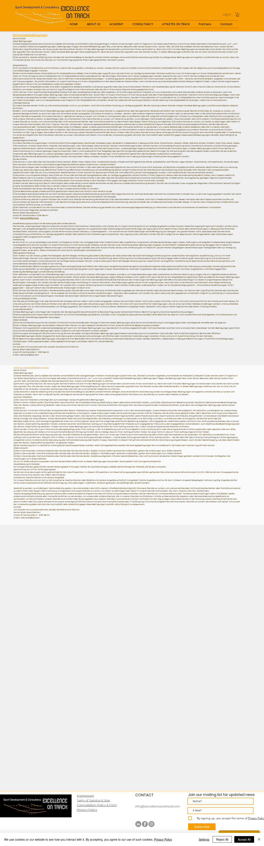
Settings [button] (204, 839)
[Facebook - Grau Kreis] (145, 824)
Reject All (222, 839)
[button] (237, 15)
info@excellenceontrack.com (157, 806)
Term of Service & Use (93, 800)
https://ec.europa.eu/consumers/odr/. (134, 314)
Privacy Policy (87, 810)
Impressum (85, 795)
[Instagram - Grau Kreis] (151, 824)
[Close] (259, 839)
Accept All (244, 839)
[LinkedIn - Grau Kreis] (138, 824)
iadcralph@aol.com (29, 218)
